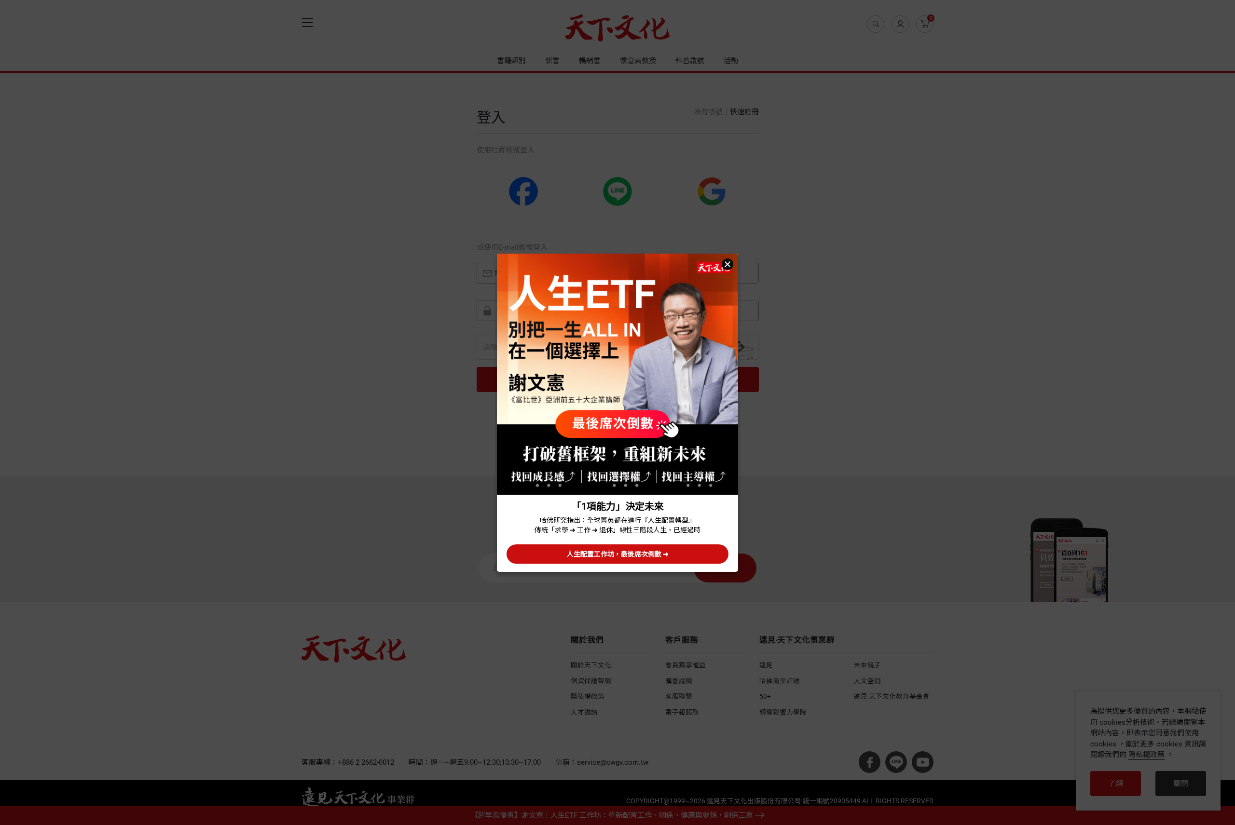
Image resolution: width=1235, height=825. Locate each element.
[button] (727, 264)
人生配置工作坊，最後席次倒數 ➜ (618, 554)
